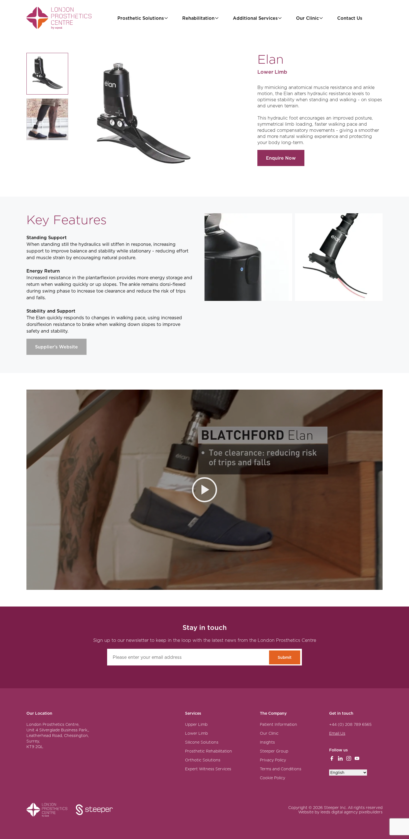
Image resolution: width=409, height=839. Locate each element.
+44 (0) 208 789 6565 (350, 724)
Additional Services (255, 18)
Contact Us (349, 18)
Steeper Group (274, 751)
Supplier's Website (56, 347)
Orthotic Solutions (202, 760)
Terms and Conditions (280, 769)
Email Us (337, 733)
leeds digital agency (339, 812)
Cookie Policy (272, 778)
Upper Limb (196, 724)
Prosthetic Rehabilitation (208, 751)
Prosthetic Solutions (140, 18)
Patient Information (278, 724)
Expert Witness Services (208, 769)
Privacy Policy (273, 760)
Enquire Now (281, 158)
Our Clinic (307, 18)
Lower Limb (196, 733)
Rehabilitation (198, 18)
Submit (285, 657)
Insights (267, 742)
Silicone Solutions (201, 742)
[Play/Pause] (204, 490)
